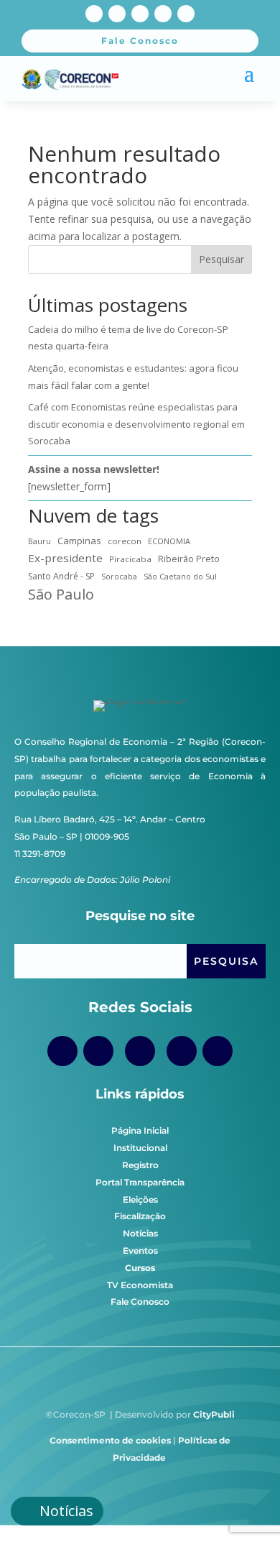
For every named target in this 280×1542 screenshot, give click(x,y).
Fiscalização (140, 1216)
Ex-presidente (65, 558)
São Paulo (61, 594)
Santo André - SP (61, 576)
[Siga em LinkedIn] (186, 13)
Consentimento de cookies (110, 1440)
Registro (140, 1165)
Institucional (140, 1147)
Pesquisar (221, 259)
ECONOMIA (169, 541)
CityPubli (214, 1414)
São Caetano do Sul (180, 576)
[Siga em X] (163, 13)
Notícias (140, 1233)
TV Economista (140, 1285)
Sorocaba (119, 577)
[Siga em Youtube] (140, 13)
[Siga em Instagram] (117, 13)
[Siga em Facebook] (94, 13)
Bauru (39, 541)
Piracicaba (130, 559)
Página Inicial (140, 1130)
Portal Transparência (140, 1182)
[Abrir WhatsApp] (244, 1506)
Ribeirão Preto (189, 559)
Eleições (140, 1199)
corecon (124, 541)
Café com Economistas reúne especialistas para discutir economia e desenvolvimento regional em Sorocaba (136, 424)
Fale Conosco (140, 1301)
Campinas (79, 540)
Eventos (140, 1250)
